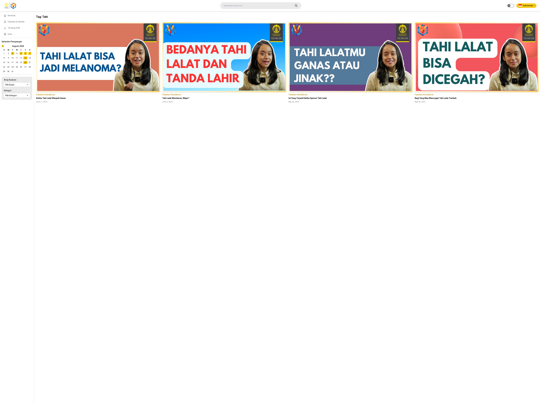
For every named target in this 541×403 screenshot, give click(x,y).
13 (25, 58)
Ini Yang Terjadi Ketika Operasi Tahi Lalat (308, 98)
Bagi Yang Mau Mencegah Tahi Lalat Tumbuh (435, 98)
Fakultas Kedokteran (45, 94)
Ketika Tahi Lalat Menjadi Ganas (51, 98)
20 (25, 62)
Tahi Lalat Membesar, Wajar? (175, 98)
